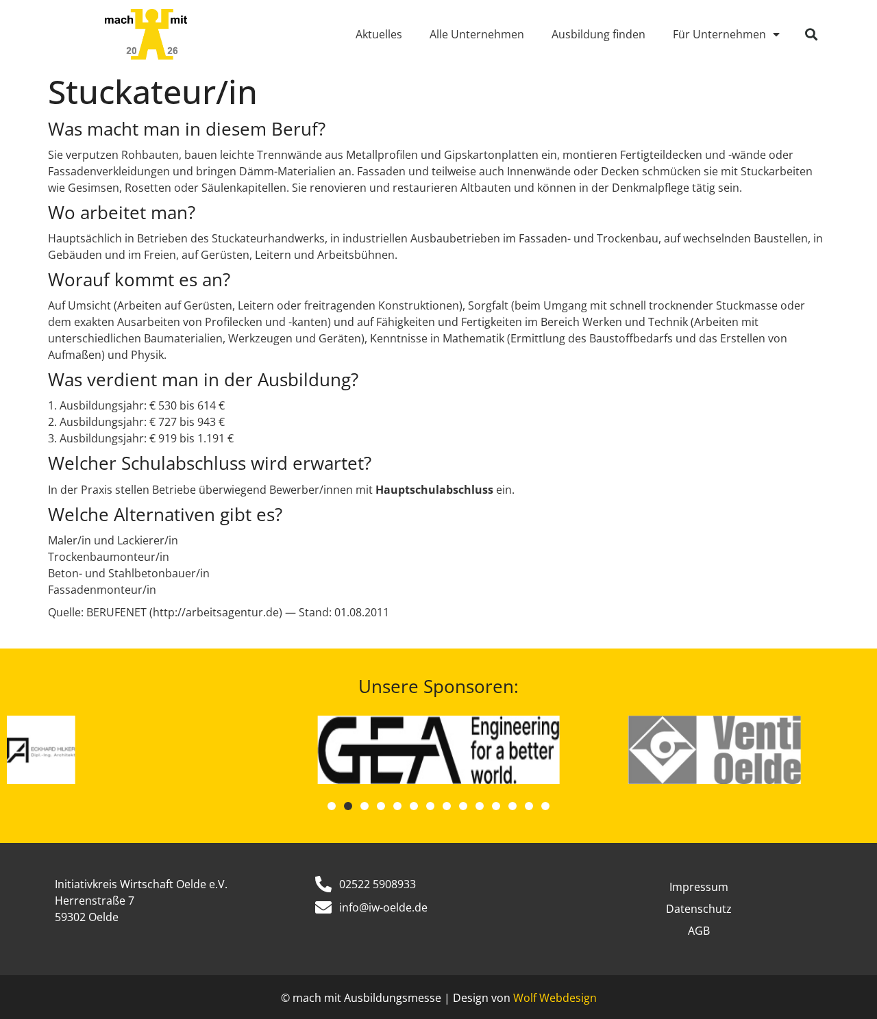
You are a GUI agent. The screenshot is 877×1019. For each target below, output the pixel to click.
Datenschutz (699, 908)
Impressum (698, 886)
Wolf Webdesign (555, 997)
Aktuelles (379, 34)
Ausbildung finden (598, 34)
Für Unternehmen (719, 34)
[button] (811, 34)
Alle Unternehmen (477, 34)
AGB (699, 930)
